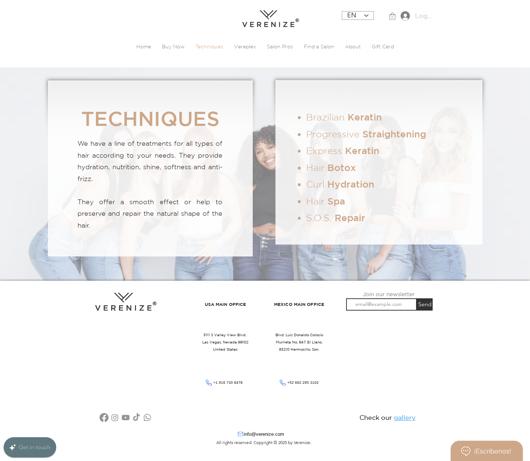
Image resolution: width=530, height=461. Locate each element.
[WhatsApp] (147, 417)
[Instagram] (114, 417)
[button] (392, 16)
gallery (405, 417)
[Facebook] (104, 417)
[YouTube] (125, 417)
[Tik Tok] (136, 417)
